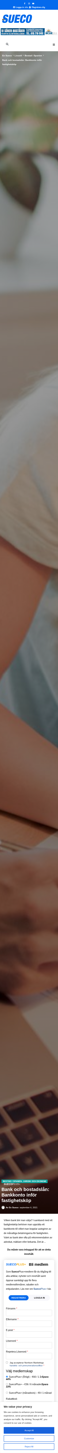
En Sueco (7, 55)
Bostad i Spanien (33, 55)
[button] (54, 44)
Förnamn (11, 1308)
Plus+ (40, 1289)
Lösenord (12, 1341)
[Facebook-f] (24, 3)
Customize (29, 1438)
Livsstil (18, 55)
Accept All (29, 1430)
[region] (29, 1427)
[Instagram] (29, 3)
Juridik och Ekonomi (34, 1181)
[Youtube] (33, 3)
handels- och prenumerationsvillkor (26, 1365)
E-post (10, 1330)
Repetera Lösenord (17, 1352)
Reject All (29, 1446)
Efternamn (12, 1319)
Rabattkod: (11, 1399)
